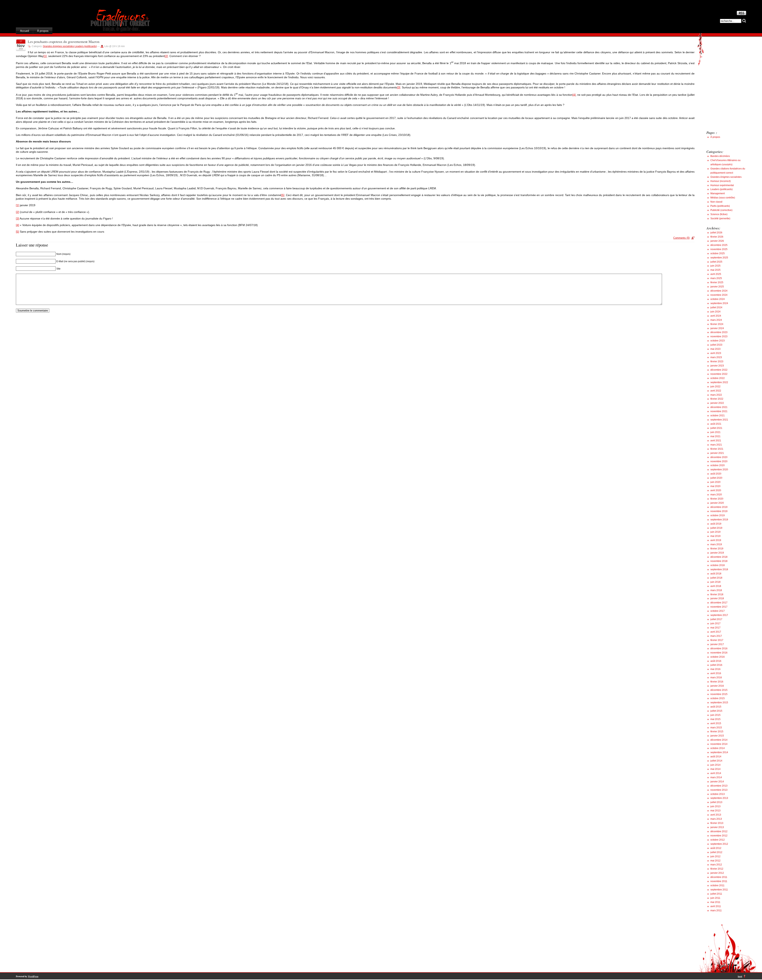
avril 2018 (715, 586)
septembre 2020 (719, 469)
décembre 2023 (718, 332)
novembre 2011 (718, 881)
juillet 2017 (716, 619)
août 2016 (715, 661)
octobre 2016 (717, 656)
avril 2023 (715, 353)
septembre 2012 (719, 844)
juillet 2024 (716, 307)
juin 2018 (715, 582)
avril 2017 (715, 631)
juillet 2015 (716, 710)
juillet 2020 (716, 477)
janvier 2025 (717, 286)
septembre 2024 (719, 303)
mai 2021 (715, 436)
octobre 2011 (717, 885)
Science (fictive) (718, 214)
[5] (282, 195)
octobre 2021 (717, 415)
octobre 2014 (717, 748)
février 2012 (716, 868)
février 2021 (716, 448)
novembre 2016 (718, 652)
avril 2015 (715, 723)
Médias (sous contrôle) (722, 197)
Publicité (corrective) (721, 210)
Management (717, 193)
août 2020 (715, 473)
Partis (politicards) (720, 206)
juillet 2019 (716, 528)
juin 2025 (715, 265)
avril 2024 (715, 315)
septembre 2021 (719, 419)
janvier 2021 (717, 453)
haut (740, 976)
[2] (166, 56)
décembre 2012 (718, 831)
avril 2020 (715, 490)
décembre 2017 (718, 602)
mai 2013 (715, 810)
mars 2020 (716, 494)
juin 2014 (715, 765)
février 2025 (716, 282)
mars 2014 (716, 777)
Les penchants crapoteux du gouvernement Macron (63, 41)
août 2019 (715, 523)
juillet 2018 (716, 577)
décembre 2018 (718, 557)
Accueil (24, 30)
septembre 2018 (719, 569)
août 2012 (715, 848)
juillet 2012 (716, 852)
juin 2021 (715, 432)
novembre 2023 (718, 336)
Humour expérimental (722, 185)
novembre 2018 (718, 561)
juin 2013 (715, 806)
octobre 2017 (717, 611)
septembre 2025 (719, 257)
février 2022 (716, 398)
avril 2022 (715, 390)
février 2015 (716, 731)
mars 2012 (716, 864)
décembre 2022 (718, 369)
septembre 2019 (719, 519)
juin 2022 (715, 386)
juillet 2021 (716, 428)
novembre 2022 (718, 374)
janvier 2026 (717, 241)
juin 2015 (715, 715)
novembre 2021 (718, 411)
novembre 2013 (718, 790)
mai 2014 (715, 769)
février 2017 (716, 640)
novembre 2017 (718, 606)
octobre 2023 (717, 340)
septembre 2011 (719, 889)
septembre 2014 (719, 752)
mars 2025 (716, 278)
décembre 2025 (718, 245)
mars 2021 (716, 444)
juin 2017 (715, 623)
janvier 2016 (717, 685)
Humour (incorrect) (720, 181)
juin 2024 (715, 311)
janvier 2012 (717, 873)
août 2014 (715, 756)
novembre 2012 (718, 835)
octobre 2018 (717, 565)
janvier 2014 (717, 781)
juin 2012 (715, 856)
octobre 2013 (717, 794)
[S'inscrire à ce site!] (741, 14)
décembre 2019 (718, 507)
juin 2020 (715, 482)
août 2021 (715, 423)
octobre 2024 (717, 299)
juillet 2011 (716, 893)
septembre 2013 (719, 798)
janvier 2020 (717, 503)
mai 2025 (715, 270)
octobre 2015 (717, 698)
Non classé (716, 201)
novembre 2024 (718, 295)
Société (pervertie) (720, 218)
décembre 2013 (718, 785)
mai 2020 (715, 486)
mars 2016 (716, 677)
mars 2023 (716, 357)
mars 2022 (716, 394)
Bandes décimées (720, 156)
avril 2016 (715, 673)
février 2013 (716, 823)
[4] (574, 94)
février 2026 (716, 236)
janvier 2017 (717, 644)
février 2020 (716, 498)
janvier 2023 (717, 365)
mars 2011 (716, 910)
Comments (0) (681, 237)
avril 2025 (715, 274)
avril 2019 (715, 540)
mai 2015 (715, 719)
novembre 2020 (718, 461)
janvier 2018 (717, 598)
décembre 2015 (718, 690)
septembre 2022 (719, 382)
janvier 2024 (717, 328)
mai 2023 (715, 349)
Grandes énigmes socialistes (58, 46)
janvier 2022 (717, 403)
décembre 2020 (718, 457)
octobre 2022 (717, 378)
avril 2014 (715, 773)
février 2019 (716, 548)
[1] (45, 56)
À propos (42, 30)
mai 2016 (715, 669)
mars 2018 (716, 590)
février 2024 (716, 324)
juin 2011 (715, 898)
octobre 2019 (717, 515)
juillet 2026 (716, 232)
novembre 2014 (718, 744)
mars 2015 (716, 727)
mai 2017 (715, 627)
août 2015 (715, 706)
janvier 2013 (717, 827)
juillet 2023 (716, 344)
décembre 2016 (718, 648)
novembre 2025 (718, 249)
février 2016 (716, 681)
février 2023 (716, 361)
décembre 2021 (718, 407)
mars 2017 (716, 636)
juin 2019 (715, 532)
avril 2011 (715, 906)
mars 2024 (716, 320)
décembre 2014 (718, 739)
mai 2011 (715, 902)
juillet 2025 (716, 261)
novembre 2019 (718, 511)
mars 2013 (716, 819)
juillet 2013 (716, 802)
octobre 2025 (717, 253)
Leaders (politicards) (86, 46)
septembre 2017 (719, 615)
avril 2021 (715, 440)
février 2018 (716, 594)
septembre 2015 (719, 702)
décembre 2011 (718, 877)
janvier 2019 (717, 552)
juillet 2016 (716, 665)
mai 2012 (715, 860)
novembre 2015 (718, 694)
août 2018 (715, 573)
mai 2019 (715, 536)
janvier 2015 (717, 735)
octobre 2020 (717, 465)
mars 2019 (716, 544)
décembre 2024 (718, 290)
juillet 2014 (716, 760)
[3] (398, 87)
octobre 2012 (717, 839)
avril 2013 (715, 814)
